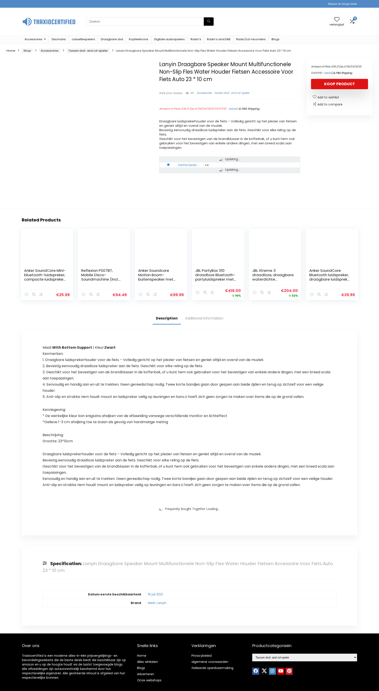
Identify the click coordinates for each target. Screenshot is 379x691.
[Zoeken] (209, 21)
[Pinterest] (289, 671)
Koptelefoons (138, 39)
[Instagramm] (272, 671)
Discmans (59, 39)
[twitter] (264, 671)
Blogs (275, 39)
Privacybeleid (201, 655)
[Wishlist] (337, 19)
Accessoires (33, 39)
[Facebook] (255, 671)
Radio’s (196, 39)
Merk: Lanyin (157, 603)
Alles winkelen (147, 662)
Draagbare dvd (112, 39)
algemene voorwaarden (209, 662)
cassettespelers (83, 39)
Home (11, 51)
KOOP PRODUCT (339, 84)
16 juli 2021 (155, 594)
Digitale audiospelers (169, 39)
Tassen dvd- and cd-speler (88, 51)
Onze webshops (149, 680)
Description (167, 318)
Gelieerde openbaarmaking (212, 668)
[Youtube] (280, 671)
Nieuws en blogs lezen (342, 4)
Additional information (204, 318)
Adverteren (145, 674)
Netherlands (187, 165)
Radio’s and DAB (218, 39)
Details (233, 109)
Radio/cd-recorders (251, 39)
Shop (27, 51)
